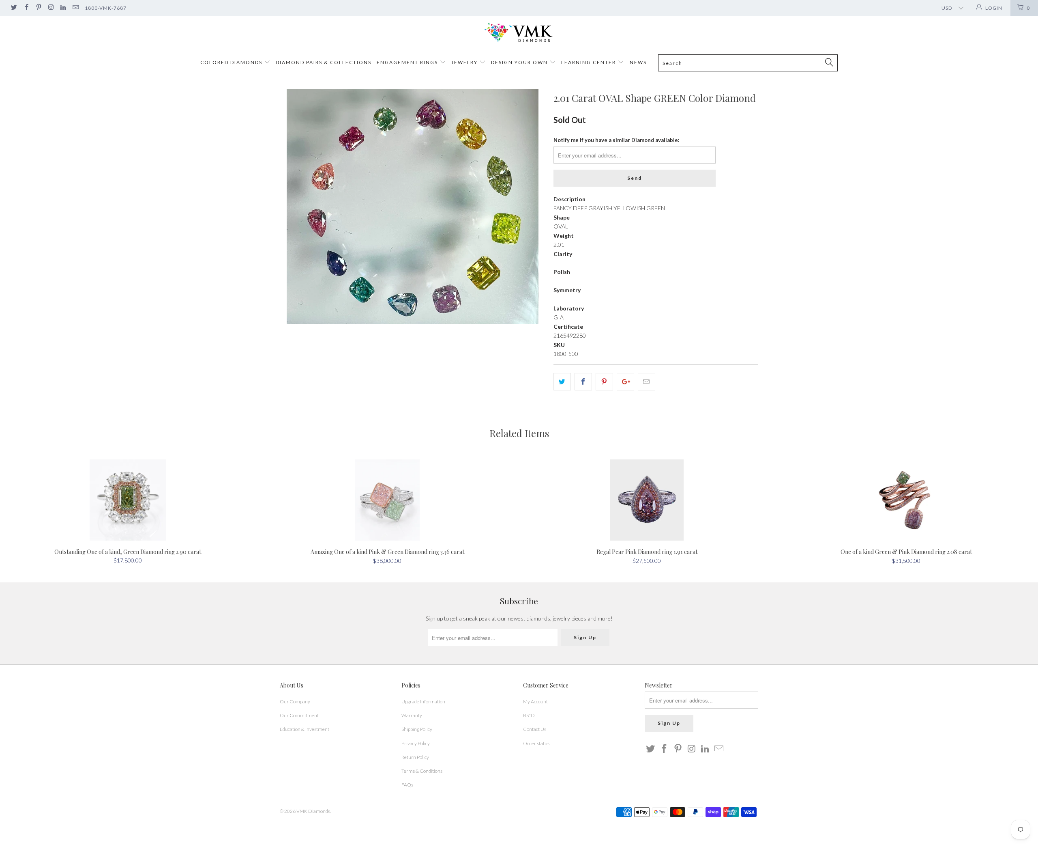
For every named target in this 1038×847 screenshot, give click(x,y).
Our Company (295, 701)
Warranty (411, 715)
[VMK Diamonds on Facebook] (25, 8)
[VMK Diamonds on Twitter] (13, 8)
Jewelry (464, 62)
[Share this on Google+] (625, 381)
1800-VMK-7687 (106, 8)
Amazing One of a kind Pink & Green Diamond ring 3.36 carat (387, 500)
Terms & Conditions (421, 771)
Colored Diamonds (231, 62)
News (638, 62)
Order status (536, 743)
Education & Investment (304, 729)
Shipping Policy (416, 729)
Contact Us (534, 729)
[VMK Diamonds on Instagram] (50, 8)
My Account (535, 701)
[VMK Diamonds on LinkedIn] (62, 8)
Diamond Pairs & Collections (323, 62)
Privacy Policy (415, 743)
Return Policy (415, 757)
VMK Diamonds (313, 811)
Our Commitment (299, 715)
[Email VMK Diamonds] (74, 8)
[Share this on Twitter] (562, 381)
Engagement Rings (407, 62)
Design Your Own (519, 62)
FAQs (407, 785)
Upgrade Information (423, 701)
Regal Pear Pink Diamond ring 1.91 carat (646, 500)
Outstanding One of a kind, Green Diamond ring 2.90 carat (127, 500)
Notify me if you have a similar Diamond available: (616, 140)
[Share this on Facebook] (583, 381)
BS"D (529, 715)
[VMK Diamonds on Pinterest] (38, 8)
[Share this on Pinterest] (604, 381)
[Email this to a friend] (646, 381)
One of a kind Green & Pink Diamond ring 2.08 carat (906, 500)
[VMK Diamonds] (519, 32)
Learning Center (589, 62)
